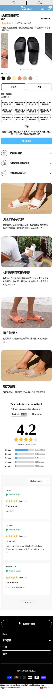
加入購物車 (26, 141)
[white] (36, 78)
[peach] (20, 78)
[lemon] (14, 78)
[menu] (2, 8)
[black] (3, 78)
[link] (26, 198)
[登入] (42, 8)
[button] (16, 23)
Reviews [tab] (18, 414)
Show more (26, 603)
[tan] (25, 78)
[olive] (9, 78)
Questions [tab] (37, 414)
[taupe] (30, 78)
